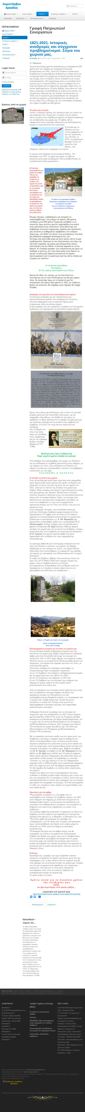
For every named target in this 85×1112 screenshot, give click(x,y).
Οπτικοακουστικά (36, 18)
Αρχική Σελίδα (18, 991)
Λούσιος (33, 1017)
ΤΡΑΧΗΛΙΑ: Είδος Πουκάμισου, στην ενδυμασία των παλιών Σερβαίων (42, 1023)
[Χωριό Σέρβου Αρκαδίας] (13, 5)
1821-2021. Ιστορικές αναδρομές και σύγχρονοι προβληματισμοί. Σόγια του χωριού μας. (55, 48)
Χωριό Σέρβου (27, 14)
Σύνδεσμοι (52, 18)
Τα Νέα (74, 14)
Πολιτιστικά (20, 18)
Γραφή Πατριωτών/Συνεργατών (44, 991)
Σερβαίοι (42, 14)
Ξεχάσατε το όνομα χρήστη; (11, 92)
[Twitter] (34, 897)
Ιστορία (59, 991)
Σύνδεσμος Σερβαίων (58, 14)
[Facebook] (31, 897)
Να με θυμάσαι (9, 82)
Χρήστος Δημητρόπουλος (31, 1072)
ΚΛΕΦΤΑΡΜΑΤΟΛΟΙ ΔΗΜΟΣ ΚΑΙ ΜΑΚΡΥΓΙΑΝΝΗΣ (57, 894)
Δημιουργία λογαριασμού (10, 90)
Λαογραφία (8, 18)
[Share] (39, 897)
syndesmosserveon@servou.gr (35, 1070)
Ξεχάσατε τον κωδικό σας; (11, 94)
